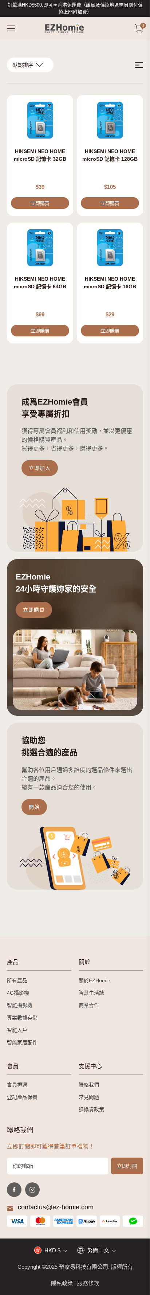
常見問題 (89, 1097)
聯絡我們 (89, 1085)
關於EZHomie (94, 980)
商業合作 (89, 1005)
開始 (34, 807)
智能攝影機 (19, 1005)
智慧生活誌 (91, 993)
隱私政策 (62, 1283)
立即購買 (34, 610)
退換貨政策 (91, 1109)
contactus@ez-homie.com (56, 1207)
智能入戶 (17, 1030)
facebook (14, 1189)
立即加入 (40, 468)
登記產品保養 (22, 1097)
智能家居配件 (22, 1042)
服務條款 (88, 1283)
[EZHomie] (64, 28)
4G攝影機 (18, 993)
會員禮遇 (17, 1085)
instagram (32, 1189)
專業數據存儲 (22, 1018)
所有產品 (17, 980)
